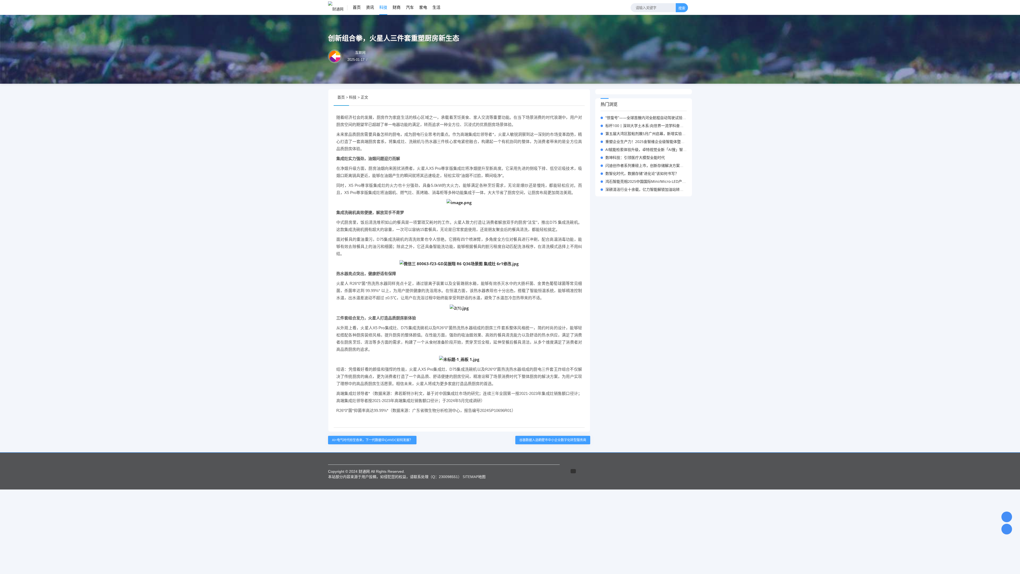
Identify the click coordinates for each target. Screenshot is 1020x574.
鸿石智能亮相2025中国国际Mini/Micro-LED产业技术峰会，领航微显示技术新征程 (673, 181)
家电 (423, 7)
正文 (364, 97)
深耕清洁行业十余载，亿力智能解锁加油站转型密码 (648, 189)
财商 (397, 7)
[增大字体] (583, 97)
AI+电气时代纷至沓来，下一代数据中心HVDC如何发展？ (372, 440)
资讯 (370, 7)
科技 (383, 7)
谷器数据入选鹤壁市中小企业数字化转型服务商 (552, 440)
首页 (357, 7)
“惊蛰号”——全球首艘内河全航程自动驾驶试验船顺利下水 (653, 117)
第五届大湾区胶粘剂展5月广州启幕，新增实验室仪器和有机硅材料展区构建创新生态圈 (677, 133)
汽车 (410, 7)
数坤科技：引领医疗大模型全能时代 (635, 157)
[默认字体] (578, 97)
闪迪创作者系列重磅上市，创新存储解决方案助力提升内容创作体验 (661, 165)
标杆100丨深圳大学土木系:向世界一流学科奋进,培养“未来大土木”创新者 (664, 125)
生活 (436, 7)
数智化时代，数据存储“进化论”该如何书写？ (642, 173)
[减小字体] (573, 97)
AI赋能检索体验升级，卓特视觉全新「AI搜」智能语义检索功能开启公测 (664, 149)
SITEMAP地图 (474, 476)
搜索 (681, 8)
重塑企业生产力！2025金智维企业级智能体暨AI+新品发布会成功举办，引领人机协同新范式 (681, 141)
